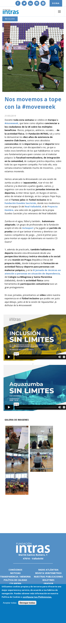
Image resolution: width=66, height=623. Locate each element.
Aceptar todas (9, 603)
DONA (56, 3)
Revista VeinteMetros (48, 573)
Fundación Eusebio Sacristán (20, 203)
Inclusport (28, 228)
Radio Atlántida (48, 569)
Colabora (15, 583)
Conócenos (15, 569)
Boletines (48, 580)
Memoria (25, 576)
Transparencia (9, 576)
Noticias (15, 573)
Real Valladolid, (33, 206)
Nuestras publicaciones (48, 576)
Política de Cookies (11, 597)
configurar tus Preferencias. (37, 597)
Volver (11, 19)
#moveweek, (12, 123)
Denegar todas (27, 603)
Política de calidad (15, 580)
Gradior (48, 583)
